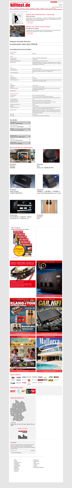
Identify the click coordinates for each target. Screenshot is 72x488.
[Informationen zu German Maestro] (56, 377)
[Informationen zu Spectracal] (18, 383)
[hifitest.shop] (33, 394)
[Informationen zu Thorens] (24, 383)
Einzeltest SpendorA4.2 (40, 216)
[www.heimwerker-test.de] (23, 394)
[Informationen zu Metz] (40, 380)
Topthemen (16, 470)
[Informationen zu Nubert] (50, 380)
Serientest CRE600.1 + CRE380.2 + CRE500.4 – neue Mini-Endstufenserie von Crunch (49, 191)
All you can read (52, 8)
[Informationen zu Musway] (45, 380)
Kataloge (16, 467)
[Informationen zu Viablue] (29, 383)
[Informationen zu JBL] (29, 380)
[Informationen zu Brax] (29, 377)
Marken (27, 8)
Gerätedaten (17, 465)
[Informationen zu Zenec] (40, 383)
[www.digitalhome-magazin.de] (12, 394)
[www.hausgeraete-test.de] (18, 394)
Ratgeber (42, 8)
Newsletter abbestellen (16, 452)
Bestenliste (22, 8)
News (11, 8)
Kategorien (32, 8)
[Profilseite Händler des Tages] (22, 438)
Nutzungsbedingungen (39, 467)
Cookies (35, 465)
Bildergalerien (17, 466)
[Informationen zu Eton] (50, 377)
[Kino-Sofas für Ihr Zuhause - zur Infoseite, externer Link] (18, 31)
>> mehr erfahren (15, 257)
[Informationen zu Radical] (12, 383)
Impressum (36, 460)
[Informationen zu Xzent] (34, 383)
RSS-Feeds (16, 468)
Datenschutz (36, 463)
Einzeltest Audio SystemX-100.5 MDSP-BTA (16, 191)
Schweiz (14, 422)
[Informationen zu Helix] (18, 380)
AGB (35, 462)
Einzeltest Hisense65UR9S (13, 166)
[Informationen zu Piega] (56, 380)
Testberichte (16, 8)
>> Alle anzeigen (29, 23)
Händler (37, 8)
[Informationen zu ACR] (12, 377)
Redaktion (16, 463)
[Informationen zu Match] (34, 380)
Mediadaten (36, 461)
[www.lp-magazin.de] (28, 394)
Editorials (16, 471)
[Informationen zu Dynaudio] (34, 377)
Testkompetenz (17, 462)
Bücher (15, 461)
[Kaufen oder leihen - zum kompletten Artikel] (18, 19)
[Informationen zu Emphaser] (40, 377)
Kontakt (35, 466)
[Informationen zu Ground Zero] (12, 380)
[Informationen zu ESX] (45, 377)
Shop (46, 8)
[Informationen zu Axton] (24, 377)
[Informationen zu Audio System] (18, 377)
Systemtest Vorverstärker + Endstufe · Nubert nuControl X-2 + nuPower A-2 (20, 216)
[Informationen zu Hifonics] (24, 380)
